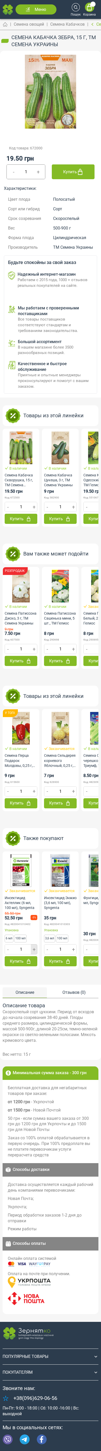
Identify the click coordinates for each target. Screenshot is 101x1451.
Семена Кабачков (67, 24)
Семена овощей (29, 24)
